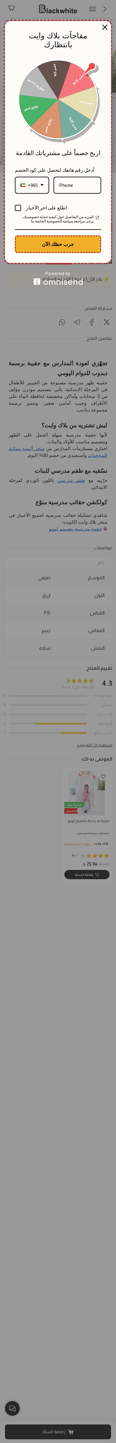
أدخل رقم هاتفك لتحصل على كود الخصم (54, 170)
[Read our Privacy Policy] (97, 217)
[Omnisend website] (58, 278)
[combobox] (32, 185)
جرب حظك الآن (58, 244)
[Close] (104, 27)
